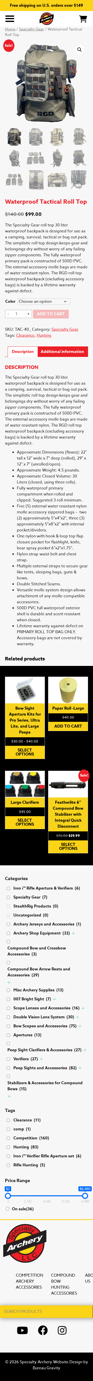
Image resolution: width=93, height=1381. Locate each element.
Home (10, 29)
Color (10, 302)
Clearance (25, 335)
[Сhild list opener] (73, 933)
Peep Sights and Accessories (45, 1068)
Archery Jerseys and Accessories (47, 924)
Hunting (44, 335)
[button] (79, 49)
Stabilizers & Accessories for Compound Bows (45, 1086)
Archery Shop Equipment (41, 933)
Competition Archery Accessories (29, 1281)
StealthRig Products (35, 906)
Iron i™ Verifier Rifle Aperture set (47, 1156)
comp (22, 1129)
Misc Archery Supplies (38, 990)
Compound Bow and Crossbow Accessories (36, 951)
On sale (23, 1209)
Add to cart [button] (68, 726)
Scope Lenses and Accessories (46, 1008)
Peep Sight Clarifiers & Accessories (44, 1050)
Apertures (27, 1035)
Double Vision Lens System (43, 1017)
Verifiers (25, 1059)
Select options (25, 752)
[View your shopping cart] (83, 18)
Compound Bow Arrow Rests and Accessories (38, 972)
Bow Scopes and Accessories (45, 1026)
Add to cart (51, 314)
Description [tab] (23, 352)
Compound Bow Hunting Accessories (64, 1284)
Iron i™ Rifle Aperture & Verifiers (46, 888)
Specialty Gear (31, 29)
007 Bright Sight (32, 999)
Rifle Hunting (29, 1165)
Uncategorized (30, 915)
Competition (31, 1138)
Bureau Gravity (46, 1368)
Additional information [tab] (62, 352)
